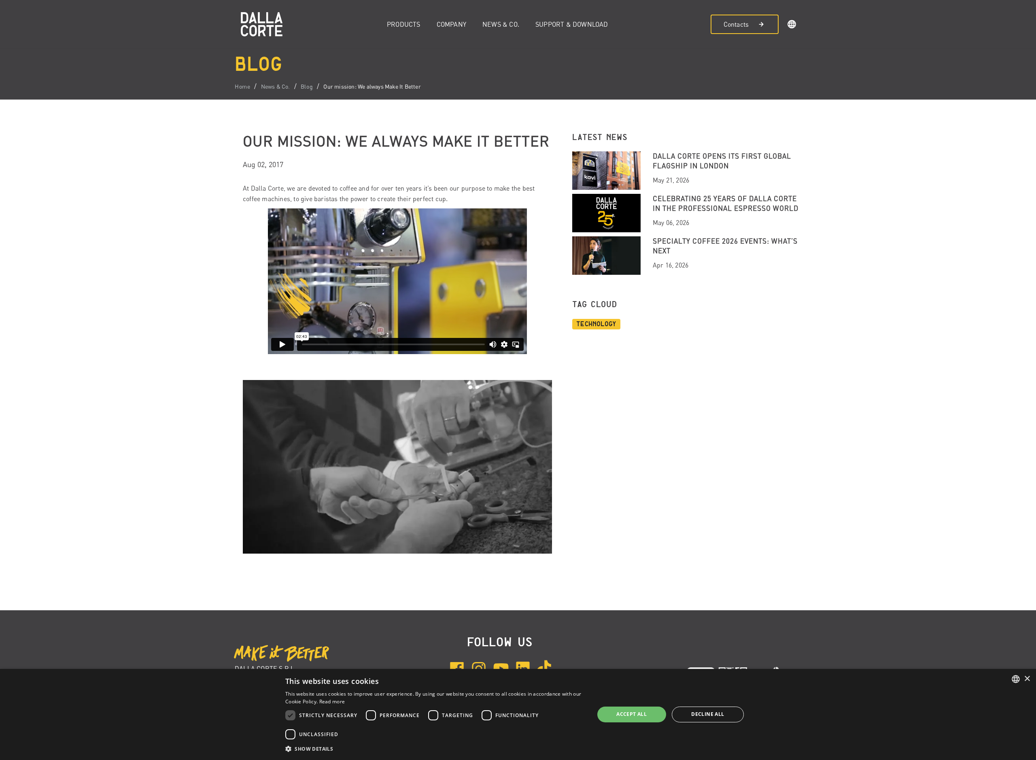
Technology (596, 324)
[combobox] (1016, 679)
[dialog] (518, 714)
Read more (332, 701)
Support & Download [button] (571, 24)
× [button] (1027, 679)
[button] (792, 25)
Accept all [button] (631, 714)
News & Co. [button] (500, 24)
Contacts (736, 24)
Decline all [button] (707, 714)
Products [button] (403, 24)
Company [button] (451, 24)
